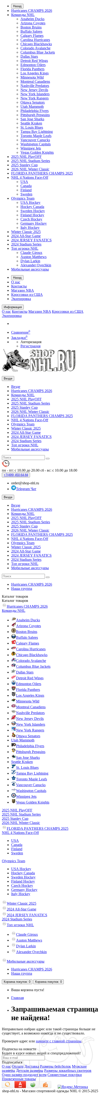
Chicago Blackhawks (36, 44)
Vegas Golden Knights (37, 152)
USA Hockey (30, 202)
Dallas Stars (29, 56)
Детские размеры (29, 1071)
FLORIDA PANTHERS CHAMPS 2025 (42, 173)
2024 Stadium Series (26, 244)
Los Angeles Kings (34, 73)
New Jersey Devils (34, 90)
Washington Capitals (35, 144)
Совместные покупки (64, 1075)
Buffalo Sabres (31, 31)
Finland (26, 190)
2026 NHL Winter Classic (30, 169)
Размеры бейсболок (55, 1066)
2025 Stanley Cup (24, 165)
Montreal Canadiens (35, 81)
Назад (17, 6)
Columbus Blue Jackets (37, 52)
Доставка (31, 1066)
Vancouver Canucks (35, 140)
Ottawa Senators (32, 102)
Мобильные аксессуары (30, 269)
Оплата (17, 1066)
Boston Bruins (31, 27)
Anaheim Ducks (32, 19)
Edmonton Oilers (33, 65)
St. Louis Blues (31, 127)
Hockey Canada (32, 207)
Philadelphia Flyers (34, 111)
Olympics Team (22, 198)
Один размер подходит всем (24, 1075)
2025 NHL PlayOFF (26, 157)
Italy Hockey (30, 228)
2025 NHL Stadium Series (30, 161)
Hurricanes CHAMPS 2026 (31, 11)
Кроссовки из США (27, 295)
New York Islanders (35, 94)
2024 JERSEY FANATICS (31, 240)
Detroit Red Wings (34, 61)
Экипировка (21, 299)
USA (24, 182)
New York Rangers (34, 98)
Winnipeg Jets (30, 148)
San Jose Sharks (32, 119)
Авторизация (30, 342)
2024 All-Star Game (26, 236)
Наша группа (21, 589)
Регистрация (30, 346)
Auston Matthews (33, 257)
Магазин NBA (22, 290)
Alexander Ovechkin (35, 265)
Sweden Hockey (32, 211)
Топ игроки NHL (24, 248)
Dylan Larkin (30, 261)
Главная (17, 998)
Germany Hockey (33, 223)
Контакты (19, 286)
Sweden (26, 194)
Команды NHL (23, 15)
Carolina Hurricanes (35, 40)
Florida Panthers (32, 69)
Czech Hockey (31, 219)
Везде (15, 387)
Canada (26, 186)
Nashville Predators (34, 86)
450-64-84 (16, 475)
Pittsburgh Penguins (35, 115)
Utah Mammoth (32, 107)
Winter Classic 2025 (26, 232)
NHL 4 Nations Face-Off (29, 177)
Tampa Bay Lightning (36, 132)
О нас (15, 282)
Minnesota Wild (32, 77)
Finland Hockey (32, 215)
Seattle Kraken (31, 123)
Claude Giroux (31, 253)
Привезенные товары (19, 1079)
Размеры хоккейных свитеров (67, 1071)
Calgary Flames (31, 36)
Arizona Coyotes (32, 23)
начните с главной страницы (58, 1041)
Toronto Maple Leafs (35, 136)
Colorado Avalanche (35, 48)
